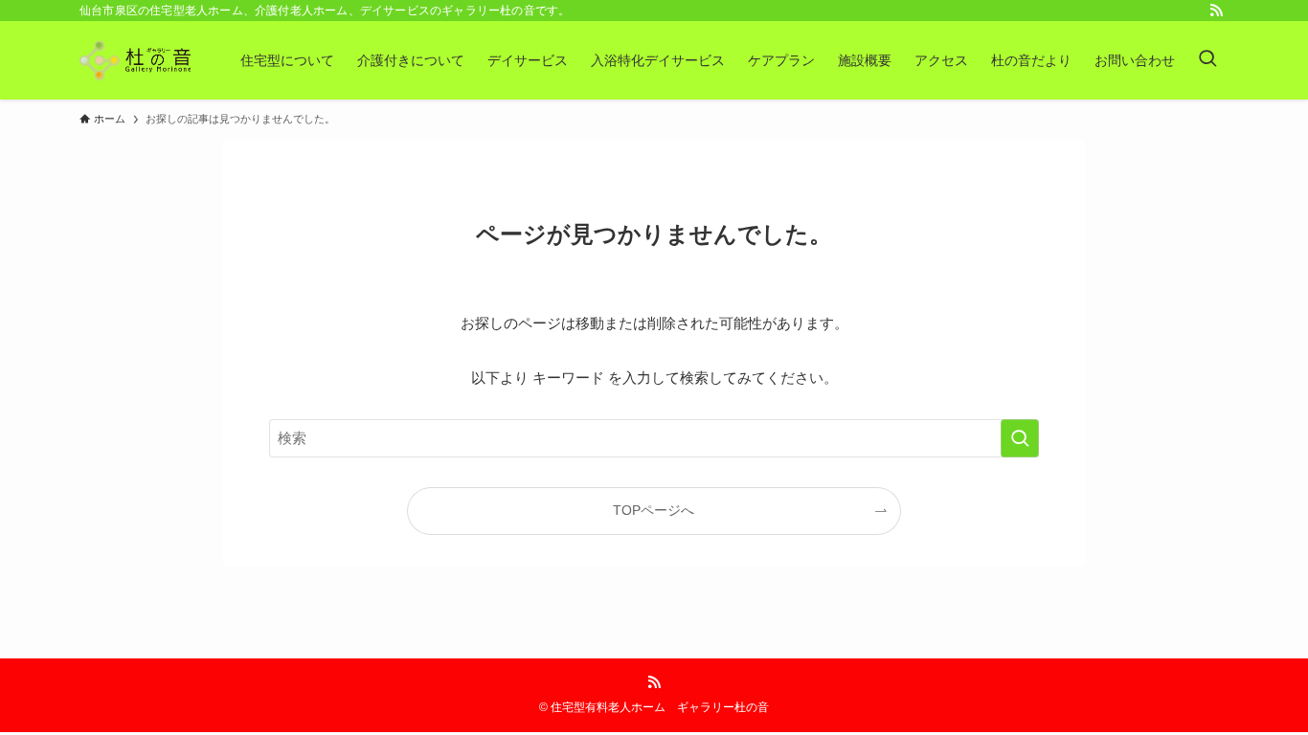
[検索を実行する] (1020, 438)
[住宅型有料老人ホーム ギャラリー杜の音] (135, 60)
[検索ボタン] (1207, 60)
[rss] (1216, 10)
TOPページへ (653, 510)
